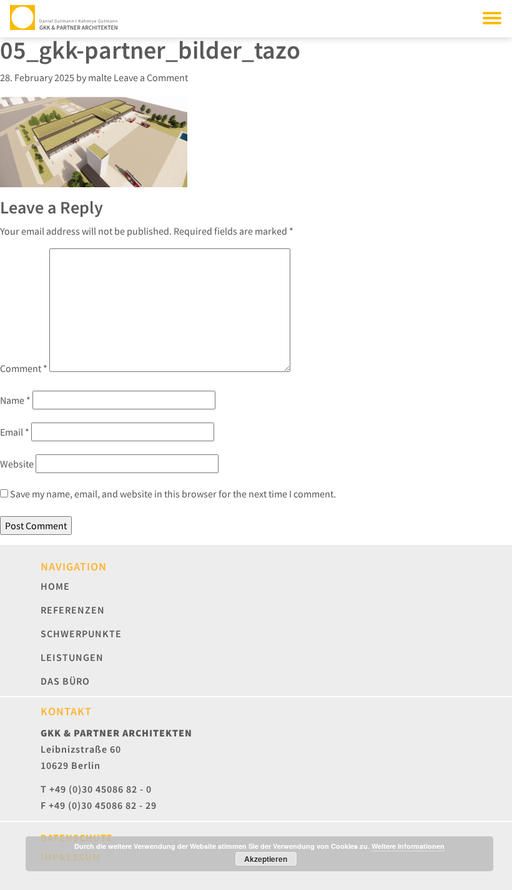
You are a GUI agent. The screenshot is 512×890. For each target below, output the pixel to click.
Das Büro (65, 681)
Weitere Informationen (408, 846)
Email (14, 432)
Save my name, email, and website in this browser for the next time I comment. (173, 493)
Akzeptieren (265, 858)
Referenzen (73, 610)
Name (15, 400)
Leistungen (72, 657)
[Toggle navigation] (492, 17)
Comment (23, 368)
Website (17, 463)
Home (55, 586)
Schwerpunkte (81, 633)
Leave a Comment (151, 77)
